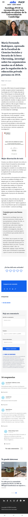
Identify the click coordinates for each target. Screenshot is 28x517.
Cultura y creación (16, 4)
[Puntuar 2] (10, 271)
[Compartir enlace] (26, 479)
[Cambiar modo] (22, 515)
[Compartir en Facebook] (10, 289)
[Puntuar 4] (17, 271)
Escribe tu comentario (8, 317)
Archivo (9, 4)
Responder (5, 392)
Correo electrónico (7, 339)
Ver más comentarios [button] (12, 448)
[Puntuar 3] (14, 271)
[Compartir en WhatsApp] (4, 289)
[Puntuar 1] (6, 271)
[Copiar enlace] (15, 289)
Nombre (5, 330)
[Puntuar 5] (21, 271)
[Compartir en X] (7, 289)
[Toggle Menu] (3, 2)
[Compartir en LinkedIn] (13, 289)
